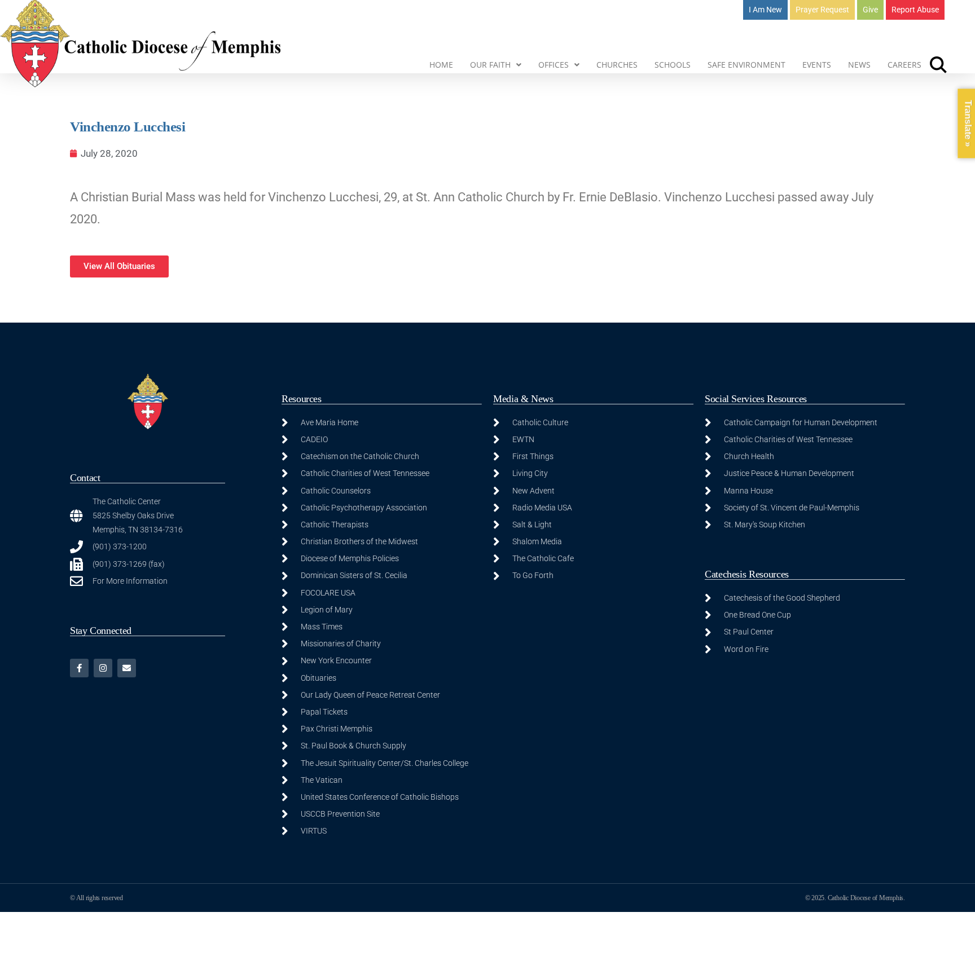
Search (938, 65)
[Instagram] (103, 668)
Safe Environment (746, 64)
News (859, 64)
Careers (904, 64)
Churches (617, 64)
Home (441, 64)
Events (816, 64)
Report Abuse (915, 9)
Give (870, 9)
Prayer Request (822, 9)
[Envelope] (126, 668)
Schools (673, 64)
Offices (553, 64)
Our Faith (490, 64)
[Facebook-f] (79, 668)
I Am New (765, 9)
